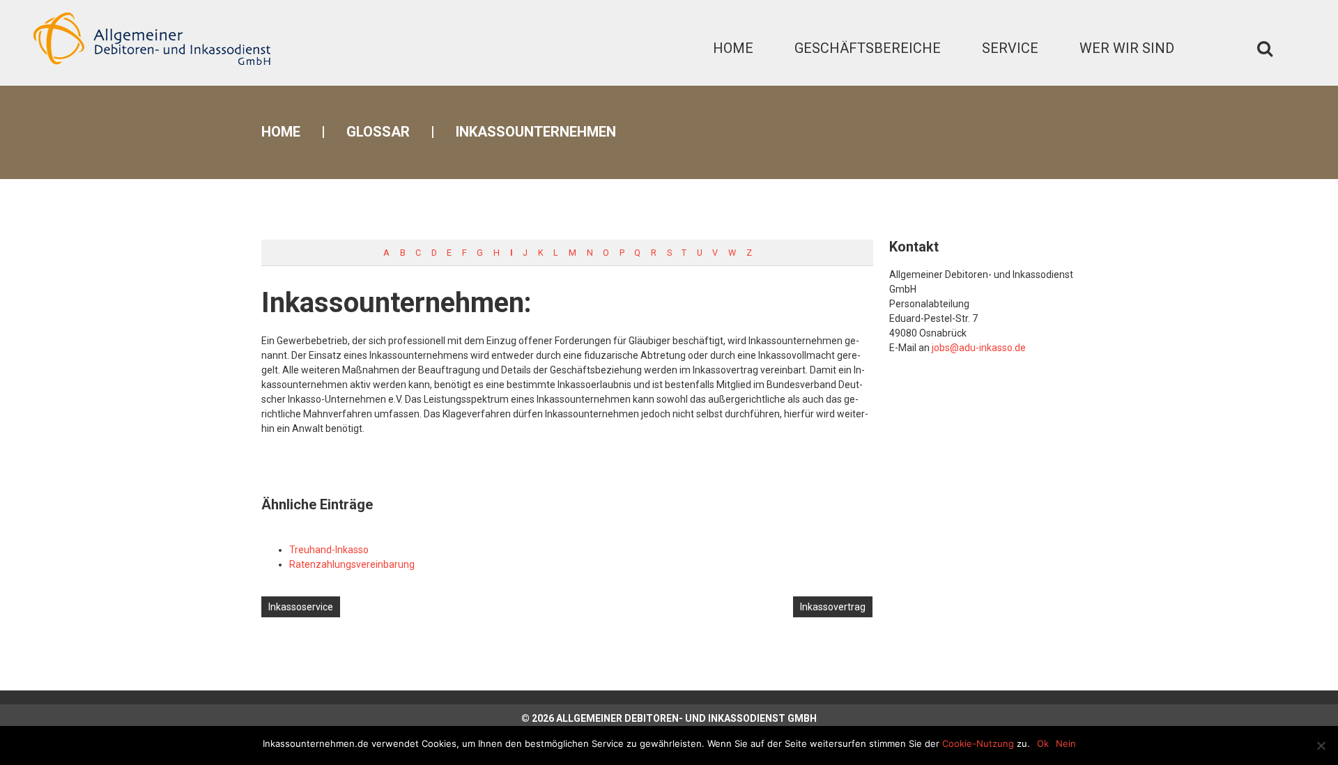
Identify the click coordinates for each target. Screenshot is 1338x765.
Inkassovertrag (833, 606)
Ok (1043, 743)
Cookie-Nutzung (978, 743)
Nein (1066, 743)
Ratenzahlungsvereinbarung (352, 564)
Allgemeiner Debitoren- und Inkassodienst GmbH (686, 718)
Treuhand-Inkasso (329, 549)
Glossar (378, 131)
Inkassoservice (300, 606)
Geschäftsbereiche (867, 48)
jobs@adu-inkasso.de (979, 347)
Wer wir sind (1126, 48)
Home (733, 48)
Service (1010, 48)
